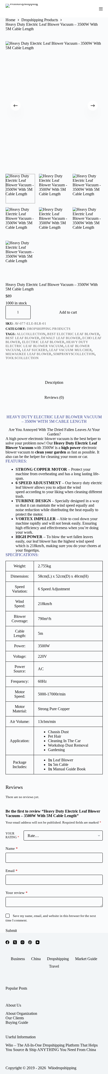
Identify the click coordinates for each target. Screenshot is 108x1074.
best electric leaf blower (73, 334)
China (36, 959)
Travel (54, 966)
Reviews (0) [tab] (54, 397)
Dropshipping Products (49, 329)
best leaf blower (22, 338)
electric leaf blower (43, 342)
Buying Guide (17, 1022)
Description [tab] (54, 382)
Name (12, 849)
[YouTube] (37, 942)
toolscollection (22, 358)
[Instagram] (22, 942)
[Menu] (101, 9)
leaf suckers (34, 350)
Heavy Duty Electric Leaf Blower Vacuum (47, 344)
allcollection (31, 334)
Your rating (12, 835)
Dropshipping (58, 959)
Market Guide (86, 959)
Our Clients (15, 1018)
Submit (11, 930)
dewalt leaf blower (61, 338)
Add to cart (68, 312)
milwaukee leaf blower (29, 354)
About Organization (21, 1013)
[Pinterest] (30, 942)
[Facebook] (7, 942)
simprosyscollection (73, 354)
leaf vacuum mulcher (70, 350)
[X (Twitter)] (15, 942)
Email (12, 871)
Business (18, 959)
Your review (17, 893)
